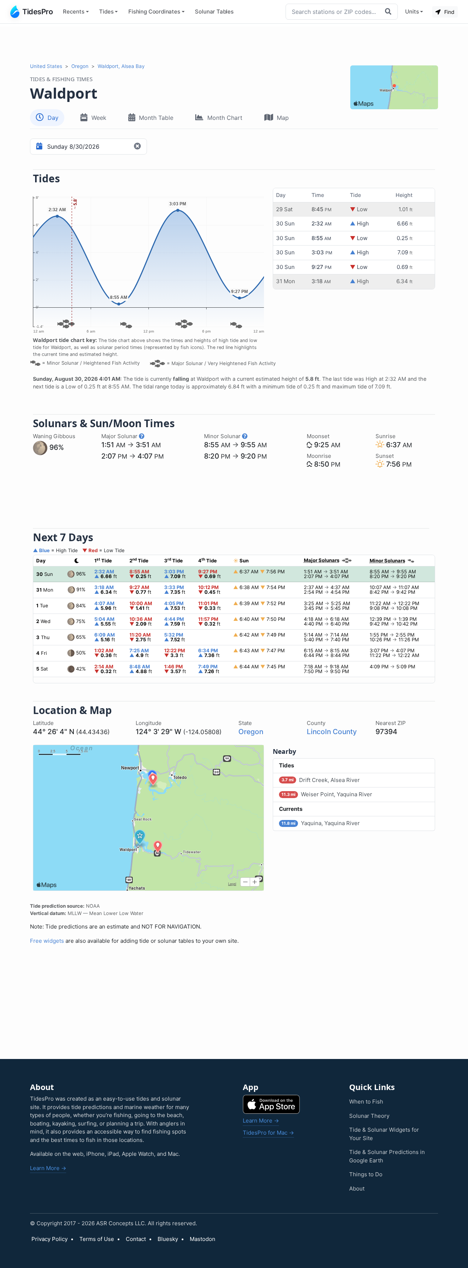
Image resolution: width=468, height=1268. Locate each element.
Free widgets (47, 940)
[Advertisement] (234, 43)
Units (412, 11)
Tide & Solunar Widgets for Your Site (384, 1134)
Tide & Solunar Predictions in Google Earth (387, 1156)
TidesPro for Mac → (268, 1132)
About (357, 1188)
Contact (136, 1238)
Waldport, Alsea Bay (121, 66)
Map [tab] (283, 117)
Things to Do (365, 1174)
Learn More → (48, 1168)
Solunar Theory (369, 1115)
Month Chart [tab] (224, 117)
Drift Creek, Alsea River (321, 780)
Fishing (154, 11)
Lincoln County (332, 731)
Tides (106, 11)
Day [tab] (53, 117)
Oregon (79, 66)
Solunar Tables (214, 11)
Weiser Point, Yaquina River (327, 794)
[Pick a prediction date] (38, 146)
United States (46, 66)
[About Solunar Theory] (141, 436)
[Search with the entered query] (389, 11)
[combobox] (333, 11)
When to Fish (366, 1101)
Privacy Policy (49, 1238)
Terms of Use (96, 1238)
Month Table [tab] (156, 117)
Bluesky (168, 1238)
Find (448, 12)
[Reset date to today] (138, 146)
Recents (73, 11)
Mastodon (202, 1238)
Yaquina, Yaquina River (321, 823)
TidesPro (37, 11)
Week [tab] (98, 117)
